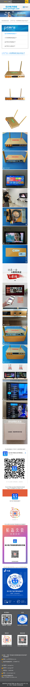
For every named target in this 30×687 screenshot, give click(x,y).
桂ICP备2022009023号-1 (20, 683)
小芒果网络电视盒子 (11, 37)
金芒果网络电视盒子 (11, 33)
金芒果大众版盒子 (10, 46)
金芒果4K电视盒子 (10, 42)
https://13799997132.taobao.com (15, 488)
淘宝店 (5, 1)
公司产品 (12, 20)
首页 (9, 1)
